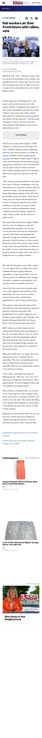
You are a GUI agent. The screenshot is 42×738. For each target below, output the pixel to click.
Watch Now (36, 3)
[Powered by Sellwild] (36, 584)
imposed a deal (30, 116)
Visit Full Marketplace (32, 458)
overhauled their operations (13, 228)
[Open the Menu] (4, 3)
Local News (9, 18)
